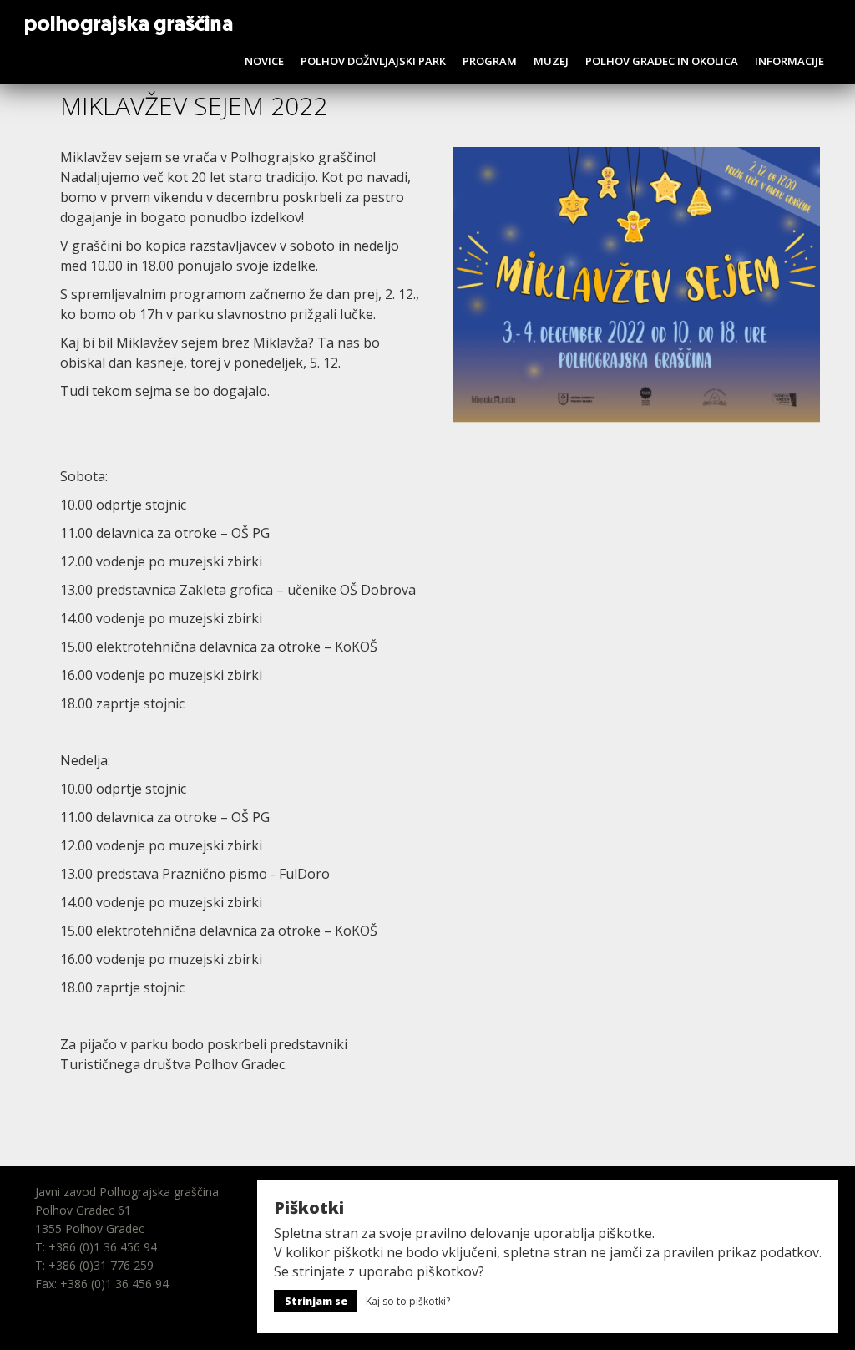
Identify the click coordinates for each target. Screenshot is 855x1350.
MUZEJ (551, 61)
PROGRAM (490, 61)
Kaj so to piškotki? (408, 1301)
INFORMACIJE (789, 61)
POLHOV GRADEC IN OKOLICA (661, 61)
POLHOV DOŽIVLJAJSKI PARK (373, 61)
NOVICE (264, 61)
